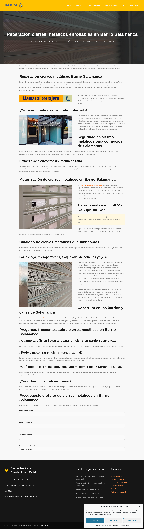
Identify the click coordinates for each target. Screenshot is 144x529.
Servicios (79, 5)
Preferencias (132, 520)
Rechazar (113, 520)
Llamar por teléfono (117, 479)
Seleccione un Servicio (27, 446)
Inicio (69, 5)
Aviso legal (114, 489)
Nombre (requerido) (26, 410)
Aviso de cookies (117, 486)
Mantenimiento (94, 5)
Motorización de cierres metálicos (89, 489)
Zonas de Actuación (111, 5)
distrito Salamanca (44, 318)
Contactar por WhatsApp (119, 482)
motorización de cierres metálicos (91, 185)
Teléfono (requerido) (26, 434)
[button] (140, 506)
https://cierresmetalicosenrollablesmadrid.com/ (21, 496)
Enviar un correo (116, 476)
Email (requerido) (25, 422)
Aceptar (95, 520)
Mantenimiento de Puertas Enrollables (90, 497)
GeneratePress (44, 525)
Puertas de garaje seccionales (88, 493)
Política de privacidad (113, 525)
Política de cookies (100, 525)
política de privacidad (105, 514)
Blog (124, 5)
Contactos (134, 5)
